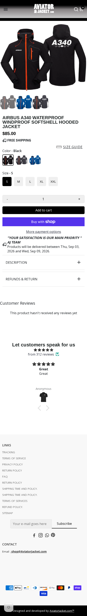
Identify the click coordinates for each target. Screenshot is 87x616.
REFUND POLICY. (12, 507)
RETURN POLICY (12, 470)
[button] (43, 147)
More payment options (43, 231)
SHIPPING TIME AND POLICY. (19, 489)
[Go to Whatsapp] (47, 536)
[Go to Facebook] (34, 536)
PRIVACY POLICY (12, 464)
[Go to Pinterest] (53, 536)
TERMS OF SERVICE (14, 458)
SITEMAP (7, 513)
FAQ (5, 476)
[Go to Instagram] (40, 536)
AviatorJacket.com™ (62, 611)
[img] (43, 350)
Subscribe (64, 523)
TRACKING (8, 452)
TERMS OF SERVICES (15, 501)
